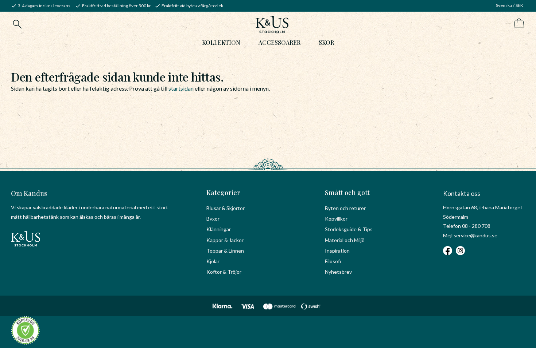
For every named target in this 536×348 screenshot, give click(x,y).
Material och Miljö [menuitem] (345, 240)
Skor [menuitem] (326, 42)
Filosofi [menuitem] (333, 261)
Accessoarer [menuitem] (279, 42)
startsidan (181, 88)
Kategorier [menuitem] (223, 192)
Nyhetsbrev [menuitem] (338, 272)
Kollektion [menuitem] (221, 42)
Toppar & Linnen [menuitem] (225, 251)
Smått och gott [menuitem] (347, 192)
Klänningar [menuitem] (218, 229)
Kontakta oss (461, 193)
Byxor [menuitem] (213, 218)
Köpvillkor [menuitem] (336, 218)
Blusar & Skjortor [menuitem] (225, 208)
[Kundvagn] (517, 23)
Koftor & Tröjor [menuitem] (223, 272)
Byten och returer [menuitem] (345, 208)
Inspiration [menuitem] (337, 251)
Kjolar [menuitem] (213, 261)
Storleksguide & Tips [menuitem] (349, 229)
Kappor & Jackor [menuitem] (225, 240)
